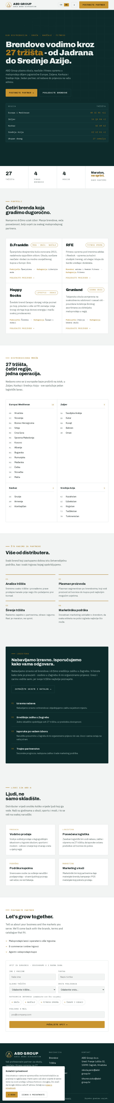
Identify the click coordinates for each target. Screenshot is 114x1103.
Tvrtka (61, 971)
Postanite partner (94, 5)
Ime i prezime (17, 971)
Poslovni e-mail (18, 1009)
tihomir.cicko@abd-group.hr (91, 1080)
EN (61, 5)
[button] (34, 260)
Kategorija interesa (35, 997)
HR (66, 5)
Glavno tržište (17, 984)
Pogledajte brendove (55, 92)
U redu (11, 1095)
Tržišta (52, 1062)
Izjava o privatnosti (33, 1095)
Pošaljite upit (57, 1024)
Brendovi (53, 1057)
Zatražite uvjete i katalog (33, 689)
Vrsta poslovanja (67, 984)
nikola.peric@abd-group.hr (91, 1072)
